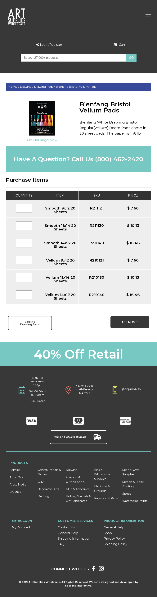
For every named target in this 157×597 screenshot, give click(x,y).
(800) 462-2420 (119, 159)
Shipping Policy (115, 544)
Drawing (72, 470)
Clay (40, 482)
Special (127, 493)
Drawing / (27, 86)
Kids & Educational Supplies (102, 474)
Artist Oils (16, 477)
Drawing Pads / (45, 86)
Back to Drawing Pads (30, 323)
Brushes (15, 491)
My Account (21, 527)
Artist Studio (18, 484)
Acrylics (15, 470)
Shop (108, 533)
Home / (14, 86)
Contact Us (66, 527)
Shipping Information (74, 538)
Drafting (43, 496)
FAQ (61, 544)
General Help (68, 533)
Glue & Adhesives (77, 489)
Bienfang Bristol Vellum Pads (76, 86)
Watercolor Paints (134, 501)
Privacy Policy (114, 538)
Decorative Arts (48, 489)
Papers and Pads (106, 498)
